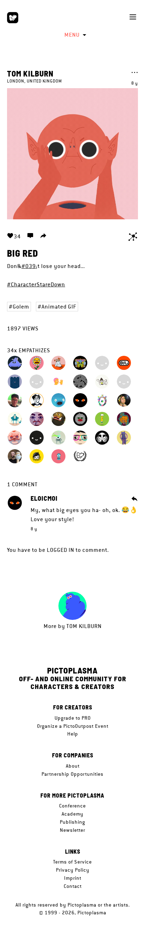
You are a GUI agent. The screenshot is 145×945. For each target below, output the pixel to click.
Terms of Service (72, 862)
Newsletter (72, 830)
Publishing (72, 822)
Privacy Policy (72, 870)
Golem (21, 306)
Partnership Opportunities (72, 774)
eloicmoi (44, 498)
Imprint (72, 878)
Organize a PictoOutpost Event (72, 726)
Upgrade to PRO (73, 718)
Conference (72, 806)
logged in (60, 550)
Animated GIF (59, 306)
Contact (73, 886)
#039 (28, 266)
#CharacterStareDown (36, 284)
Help (72, 734)
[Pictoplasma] (12, 17)
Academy (72, 814)
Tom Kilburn (30, 73)
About (73, 766)
